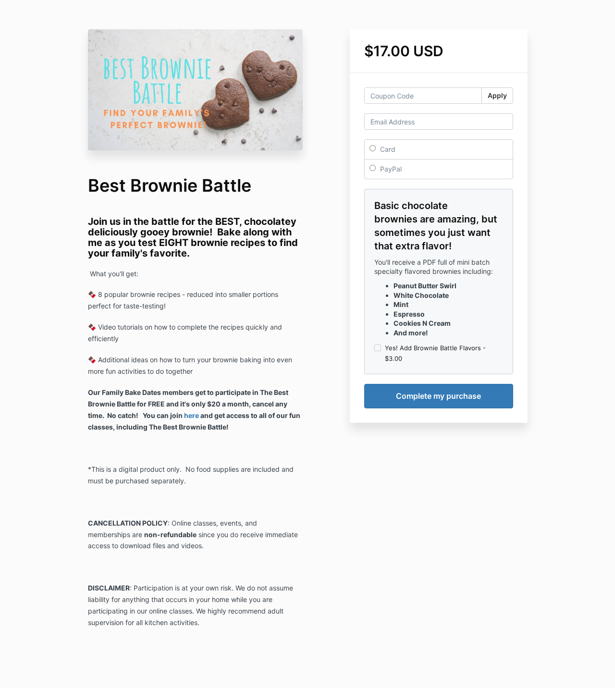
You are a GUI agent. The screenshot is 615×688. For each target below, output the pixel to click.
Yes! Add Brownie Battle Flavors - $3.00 (435, 353)
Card (386, 149)
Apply (497, 95)
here (191, 415)
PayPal (390, 169)
